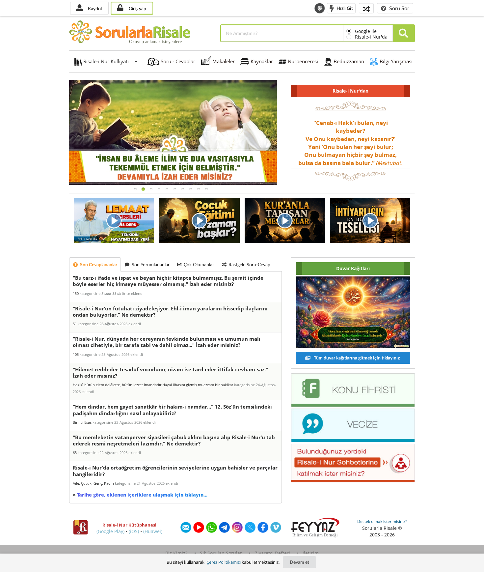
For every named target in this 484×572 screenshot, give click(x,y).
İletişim (311, 553)
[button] (135, 189)
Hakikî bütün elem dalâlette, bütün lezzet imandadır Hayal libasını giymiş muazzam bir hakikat (153, 384)
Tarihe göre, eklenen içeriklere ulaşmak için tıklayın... (142, 495)
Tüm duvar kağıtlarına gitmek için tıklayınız (356, 357)
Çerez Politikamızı (223, 562)
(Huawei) (152, 531)
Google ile (366, 31)
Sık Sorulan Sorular (221, 553)
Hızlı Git (344, 8)
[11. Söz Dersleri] (173, 183)
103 (76, 354)
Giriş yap (136, 8)
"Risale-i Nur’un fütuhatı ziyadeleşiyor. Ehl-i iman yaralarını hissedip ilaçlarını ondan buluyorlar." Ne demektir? (170, 311)
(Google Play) (110, 531)
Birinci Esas (82, 422)
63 (75, 452)
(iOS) (134, 531)
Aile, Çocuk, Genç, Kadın (93, 483)
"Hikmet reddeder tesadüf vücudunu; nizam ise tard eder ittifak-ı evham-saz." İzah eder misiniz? (170, 372)
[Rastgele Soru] (366, 8)
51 (75, 323)
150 (76, 293)
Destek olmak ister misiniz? (382, 521)
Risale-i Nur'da (371, 37)
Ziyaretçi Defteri (272, 553)
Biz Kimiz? (176, 553)
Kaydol (94, 8)
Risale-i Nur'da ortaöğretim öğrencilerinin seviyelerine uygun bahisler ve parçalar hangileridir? (175, 470)
